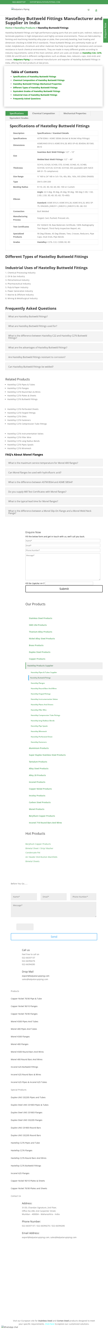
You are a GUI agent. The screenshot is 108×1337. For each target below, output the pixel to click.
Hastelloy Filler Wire (39, 710)
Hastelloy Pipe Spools (39, 726)
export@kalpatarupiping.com (35, 976)
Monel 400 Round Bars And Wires (26, 1059)
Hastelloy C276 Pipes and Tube (25, 1142)
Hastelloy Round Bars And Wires (44, 688)
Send (54, 937)
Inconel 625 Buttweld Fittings (24, 1067)
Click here (49, 1324)
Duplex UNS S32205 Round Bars (26, 1135)
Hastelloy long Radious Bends (43, 720)
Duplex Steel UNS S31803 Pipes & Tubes (30, 1104)
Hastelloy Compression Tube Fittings (45, 715)
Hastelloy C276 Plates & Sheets (21, 395)
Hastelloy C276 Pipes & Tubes (21, 384)
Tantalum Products (38, 761)
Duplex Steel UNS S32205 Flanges (26, 1120)
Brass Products (36, 645)
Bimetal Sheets (32, 861)
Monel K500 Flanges (20, 1036)
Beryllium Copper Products (42, 816)
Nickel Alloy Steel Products (42, 638)
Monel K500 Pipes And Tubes (24, 1021)
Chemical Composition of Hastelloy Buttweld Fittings (39, 80)
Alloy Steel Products (38, 768)
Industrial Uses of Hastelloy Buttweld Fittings (35, 95)
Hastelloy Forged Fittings (41, 694)
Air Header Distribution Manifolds (41, 857)
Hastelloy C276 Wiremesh (19, 448)
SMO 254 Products (38, 625)
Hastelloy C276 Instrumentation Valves (25, 433)
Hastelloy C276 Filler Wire (19, 437)
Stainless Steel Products (40, 618)
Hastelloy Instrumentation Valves (44, 699)
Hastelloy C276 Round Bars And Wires (28, 1158)
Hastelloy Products (24, 27)
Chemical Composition (43, 113)
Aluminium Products (39, 748)
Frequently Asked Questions (27, 98)
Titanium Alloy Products (40, 631)
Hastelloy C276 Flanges (18, 388)
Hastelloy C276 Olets (17, 416)
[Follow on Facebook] (48, 1245)
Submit (64, 589)
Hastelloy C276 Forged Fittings (21, 412)
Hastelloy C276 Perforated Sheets (23, 409)
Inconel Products (37, 782)
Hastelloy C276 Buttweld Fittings (22, 399)
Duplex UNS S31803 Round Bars (26, 1127)
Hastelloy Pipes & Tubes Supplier (44, 672)
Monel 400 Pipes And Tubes (24, 1029)
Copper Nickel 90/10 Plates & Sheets (28, 1180)
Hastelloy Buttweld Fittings (40, 678)
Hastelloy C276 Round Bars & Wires (23, 392)
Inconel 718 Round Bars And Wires (45, 822)
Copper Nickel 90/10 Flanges (24, 1006)
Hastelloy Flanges (38, 683)
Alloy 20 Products (37, 775)
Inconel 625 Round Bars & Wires (26, 1074)
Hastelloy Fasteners (39, 742)
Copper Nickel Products (40, 788)
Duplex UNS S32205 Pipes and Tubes (28, 1097)
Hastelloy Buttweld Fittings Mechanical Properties (37, 84)
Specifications (17, 113)
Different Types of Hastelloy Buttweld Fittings (35, 87)
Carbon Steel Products (40, 802)
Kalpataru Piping (22, 59)
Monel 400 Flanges (19, 1044)
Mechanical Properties (75, 113)
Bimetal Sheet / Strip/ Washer (39, 848)
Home (8, 27)
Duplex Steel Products (39, 652)
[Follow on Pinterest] (54, 1245)
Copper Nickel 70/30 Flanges (24, 1013)
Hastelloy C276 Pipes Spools (20, 444)
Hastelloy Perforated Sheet (41, 737)
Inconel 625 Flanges (20, 1173)
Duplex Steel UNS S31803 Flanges (26, 1112)
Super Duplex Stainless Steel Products (47, 755)
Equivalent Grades (19, 118)
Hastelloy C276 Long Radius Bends (23, 441)
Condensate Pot (32, 852)
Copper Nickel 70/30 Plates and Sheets (29, 1188)
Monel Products (36, 809)
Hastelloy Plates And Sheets (42, 704)
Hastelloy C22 (89, 52)
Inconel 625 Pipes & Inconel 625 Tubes (29, 1082)
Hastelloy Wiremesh (39, 731)
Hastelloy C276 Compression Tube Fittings (27, 423)
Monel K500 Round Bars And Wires (27, 1051)
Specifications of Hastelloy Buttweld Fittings (34, 76)
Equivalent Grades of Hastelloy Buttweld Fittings (36, 91)
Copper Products (37, 658)
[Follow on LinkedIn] (59, 1245)
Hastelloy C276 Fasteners (19, 420)
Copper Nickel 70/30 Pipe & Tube (26, 998)
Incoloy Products (37, 795)
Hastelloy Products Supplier (40, 665)
